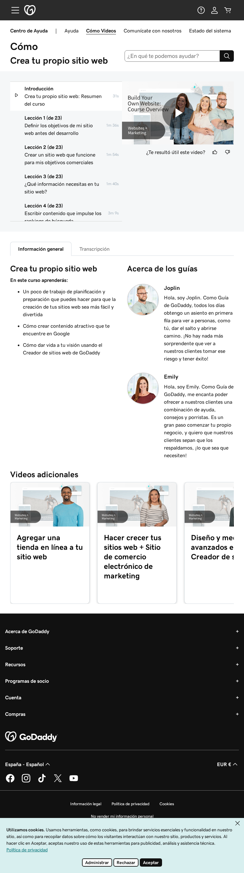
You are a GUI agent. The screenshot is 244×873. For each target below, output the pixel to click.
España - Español (24, 764)
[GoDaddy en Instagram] (26, 781)
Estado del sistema (210, 30)
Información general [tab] (41, 248)
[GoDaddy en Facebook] (10, 781)
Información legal (85, 804)
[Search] (227, 56)
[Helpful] (214, 152)
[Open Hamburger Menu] (12, 10)
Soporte (14, 647)
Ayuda (71, 30)
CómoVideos (101, 30)
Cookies (166, 804)
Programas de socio (27, 680)
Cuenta (13, 697)
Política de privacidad (130, 804)
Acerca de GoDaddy (27, 631)
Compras (15, 713)
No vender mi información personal (122, 816)
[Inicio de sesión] (214, 10)
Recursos (15, 664)
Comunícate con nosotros (152, 30)
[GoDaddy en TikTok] (42, 781)
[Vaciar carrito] (227, 10)
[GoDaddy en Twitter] (58, 781)
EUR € (224, 764)
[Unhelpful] (227, 152)
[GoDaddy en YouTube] (74, 781)
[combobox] (172, 56)
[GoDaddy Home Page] (31, 736)
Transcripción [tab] (94, 248)
